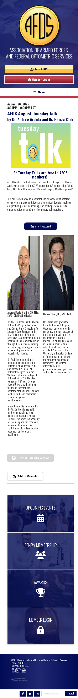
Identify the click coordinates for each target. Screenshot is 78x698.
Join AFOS (41, 69)
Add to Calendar (28, 476)
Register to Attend (40, 226)
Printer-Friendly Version (34, 458)
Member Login (40, 79)
